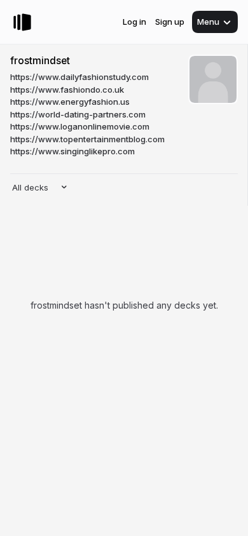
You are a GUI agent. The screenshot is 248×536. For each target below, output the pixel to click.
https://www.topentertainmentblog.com (87, 139)
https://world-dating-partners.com (78, 114)
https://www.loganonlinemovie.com (79, 126)
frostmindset (40, 61)
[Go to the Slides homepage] (22, 22)
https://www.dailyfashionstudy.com (79, 77)
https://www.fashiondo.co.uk (67, 89)
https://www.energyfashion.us (70, 102)
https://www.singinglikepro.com (72, 151)
